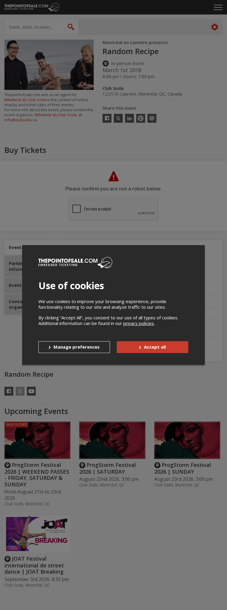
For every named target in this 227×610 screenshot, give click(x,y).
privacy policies (138, 323)
